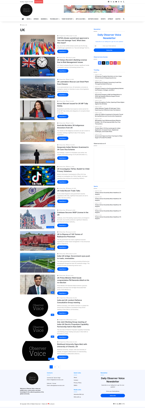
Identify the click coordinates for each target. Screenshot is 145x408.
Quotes (117, 19)
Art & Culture (80, 19)
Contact (76, 380)
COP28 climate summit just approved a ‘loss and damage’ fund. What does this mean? (73, 40)
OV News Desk (61, 57)
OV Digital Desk (62, 35)
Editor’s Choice (93, 19)
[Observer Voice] (26, 10)
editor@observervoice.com (57, 385)
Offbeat (110, 19)
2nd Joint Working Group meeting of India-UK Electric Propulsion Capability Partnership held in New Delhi (73, 324)
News (28, 19)
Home (23, 25)
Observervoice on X (100, 143)
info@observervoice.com (56, 379)
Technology (54, 19)
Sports (103, 19)
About (75, 377)
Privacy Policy (77, 382)
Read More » (62, 51)
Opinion (36, 19)
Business (44, 19)
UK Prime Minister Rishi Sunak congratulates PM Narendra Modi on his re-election (73, 280)
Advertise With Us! (79, 394)
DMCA (75, 385)
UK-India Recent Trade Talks (68, 191)
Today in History (67, 19)
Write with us (77, 397)
